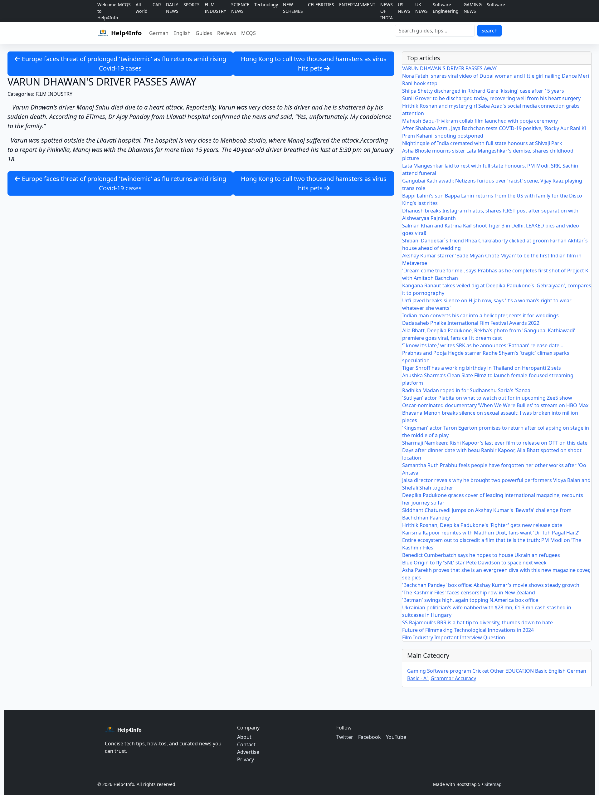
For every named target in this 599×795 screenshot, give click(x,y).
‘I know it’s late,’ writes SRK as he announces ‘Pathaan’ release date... (482, 345)
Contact (246, 744)
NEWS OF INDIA (386, 11)
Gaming (416, 670)
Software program (449, 670)
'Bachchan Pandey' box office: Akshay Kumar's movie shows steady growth (490, 585)
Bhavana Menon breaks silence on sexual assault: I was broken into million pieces (490, 416)
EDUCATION (519, 670)
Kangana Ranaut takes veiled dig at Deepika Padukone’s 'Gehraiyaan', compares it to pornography (496, 289)
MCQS (124, 4)
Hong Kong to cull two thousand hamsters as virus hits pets (314, 63)
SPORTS (191, 4)
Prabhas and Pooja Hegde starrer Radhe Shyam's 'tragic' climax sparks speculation (485, 356)
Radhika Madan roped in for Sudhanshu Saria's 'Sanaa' (467, 390)
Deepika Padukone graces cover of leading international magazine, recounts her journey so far (492, 499)
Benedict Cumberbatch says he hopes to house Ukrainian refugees (481, 555)
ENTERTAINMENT (357, 4)
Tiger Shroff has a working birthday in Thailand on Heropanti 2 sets (481, 367)
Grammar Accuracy (453, 678)
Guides (204, 33)
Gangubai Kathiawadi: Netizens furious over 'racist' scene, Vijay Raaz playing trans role (492, 184)
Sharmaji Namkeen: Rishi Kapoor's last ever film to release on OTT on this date (494, 442)
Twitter (344, 737)
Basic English (550, 670)
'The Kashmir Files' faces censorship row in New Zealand (468, 592)
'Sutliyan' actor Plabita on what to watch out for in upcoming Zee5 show (487, 397)
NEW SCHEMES (293, 8)
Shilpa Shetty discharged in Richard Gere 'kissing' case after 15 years (483, 90)
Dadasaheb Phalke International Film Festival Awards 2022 (470, 322)
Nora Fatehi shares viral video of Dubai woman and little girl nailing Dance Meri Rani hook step (495, 79)
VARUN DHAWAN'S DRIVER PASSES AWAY (449, 68)
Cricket (480, 670)
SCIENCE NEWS (240, 8)
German (158, 33)
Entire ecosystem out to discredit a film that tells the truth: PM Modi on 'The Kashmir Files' (491, 544)
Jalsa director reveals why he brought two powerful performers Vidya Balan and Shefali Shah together (496, 484)
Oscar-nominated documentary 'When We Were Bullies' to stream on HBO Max (495, 405)
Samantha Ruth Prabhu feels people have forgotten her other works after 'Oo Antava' (494, 469)
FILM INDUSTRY (215, 8)
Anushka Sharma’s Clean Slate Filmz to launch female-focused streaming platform (487, 379)
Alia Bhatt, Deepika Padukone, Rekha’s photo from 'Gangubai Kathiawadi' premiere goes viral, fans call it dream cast (488, 334)
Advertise (248, 752)
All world (142, 8)
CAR (157, 4)
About (244, 737)
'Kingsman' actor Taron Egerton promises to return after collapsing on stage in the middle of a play (495, 431)
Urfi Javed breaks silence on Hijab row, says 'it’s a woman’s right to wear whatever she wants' (487, 304)
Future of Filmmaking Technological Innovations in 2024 (468, 630)
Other (497, 670)
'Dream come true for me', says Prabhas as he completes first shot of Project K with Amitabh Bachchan (495, 274)
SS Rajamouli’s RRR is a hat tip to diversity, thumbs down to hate (477, 622)
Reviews (226, 33)
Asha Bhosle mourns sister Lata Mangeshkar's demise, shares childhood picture (487, 154)
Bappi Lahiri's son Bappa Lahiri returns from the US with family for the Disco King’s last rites (492, 199)
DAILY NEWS (172, 8)
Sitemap (493, 784)
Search (489, 30)
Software (496, 4)
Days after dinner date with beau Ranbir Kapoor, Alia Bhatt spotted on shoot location (492, 454)
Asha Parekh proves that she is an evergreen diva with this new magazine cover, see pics (496, 574)
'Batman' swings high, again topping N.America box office (470, 600)
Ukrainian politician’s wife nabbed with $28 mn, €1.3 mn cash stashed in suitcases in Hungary (486, 611)
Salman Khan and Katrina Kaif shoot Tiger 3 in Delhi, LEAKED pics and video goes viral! (490, 229)
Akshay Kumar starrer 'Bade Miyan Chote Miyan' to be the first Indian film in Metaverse (492, 259)
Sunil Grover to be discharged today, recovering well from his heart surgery (491, 98)
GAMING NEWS (473, 8)
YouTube (396, 737)
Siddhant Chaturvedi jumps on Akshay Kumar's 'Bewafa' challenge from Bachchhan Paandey (487, 514)
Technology (266, 4)
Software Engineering (446, 8)
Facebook (369, 737)
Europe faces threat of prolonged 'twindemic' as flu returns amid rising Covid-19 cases (123, 63)
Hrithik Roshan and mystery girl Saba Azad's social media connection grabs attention (491, 109)
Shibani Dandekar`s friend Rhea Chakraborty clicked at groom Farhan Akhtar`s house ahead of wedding (495, 244)
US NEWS (404, 8)
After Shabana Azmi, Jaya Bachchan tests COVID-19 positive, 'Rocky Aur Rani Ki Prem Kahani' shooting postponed (494, 132)
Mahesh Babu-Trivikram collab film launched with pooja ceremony (480, 120)
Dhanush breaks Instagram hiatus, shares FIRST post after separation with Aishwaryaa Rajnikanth (490, 214)
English (182, 33)
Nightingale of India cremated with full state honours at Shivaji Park (482, 143)
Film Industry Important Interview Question (453, 637)
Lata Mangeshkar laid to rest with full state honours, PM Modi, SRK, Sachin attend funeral (490, 169)
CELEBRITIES (321, 4)
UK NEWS (421, 8)
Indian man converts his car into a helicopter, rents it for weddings (480, 315)
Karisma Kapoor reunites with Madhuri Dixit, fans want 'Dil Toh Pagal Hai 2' (490, 532)
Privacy (245, 759)
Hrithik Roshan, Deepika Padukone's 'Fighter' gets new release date (482, 525)
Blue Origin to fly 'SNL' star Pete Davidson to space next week (474, 562)
